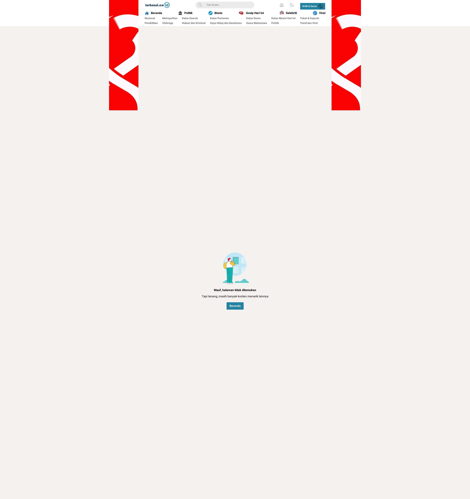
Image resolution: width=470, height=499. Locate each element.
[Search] (200, 5)
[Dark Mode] (292, 5)
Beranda (235, 306)
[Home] (281, 5)
